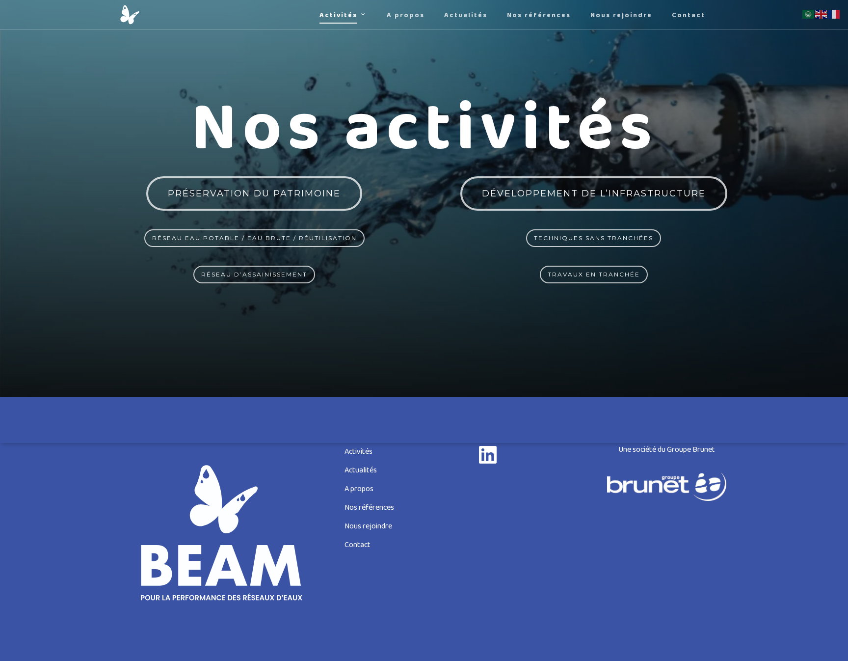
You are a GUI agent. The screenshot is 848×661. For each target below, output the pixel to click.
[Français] (834, 14)
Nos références (369, 508)
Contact (357, 545)
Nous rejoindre (368, 526)
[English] (821, 14)
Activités (358, 452)
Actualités (360, 470)
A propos (358, 489)
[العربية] (808, 14)
